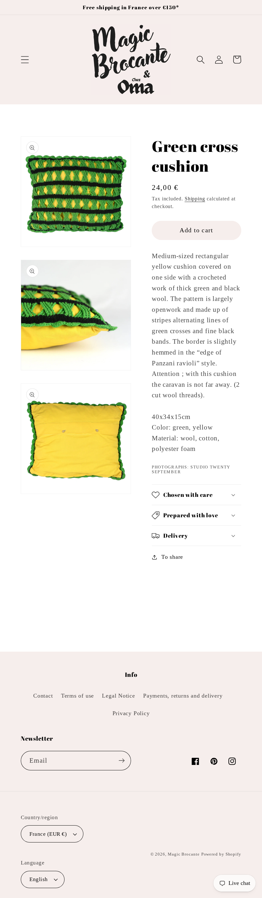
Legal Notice (118, 695)
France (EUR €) (48, 834)
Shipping (195, 198)
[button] (25, 59)
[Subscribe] (121, 760)
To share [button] (172, 557)
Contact (43, 695)
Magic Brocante (184, 854)
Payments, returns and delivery (182, 695)
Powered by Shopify (221, 854)
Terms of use (77, 695)
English (38, 879)
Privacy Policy (131, 713)
